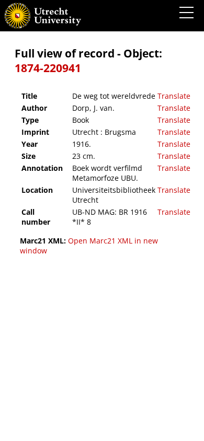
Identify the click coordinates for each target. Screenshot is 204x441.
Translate (173, 96)
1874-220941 (48, 68)
